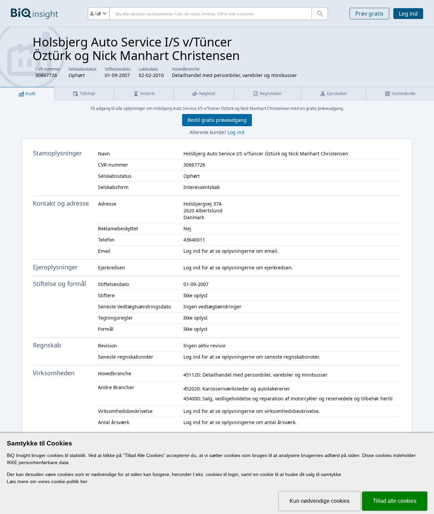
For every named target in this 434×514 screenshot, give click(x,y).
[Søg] (320, 13)
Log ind (408, 13)
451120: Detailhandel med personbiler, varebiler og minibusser (255, 375)
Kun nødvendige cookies (320, 501)
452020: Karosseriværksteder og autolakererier (236, 388)
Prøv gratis (369, 13)
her (83, 481)
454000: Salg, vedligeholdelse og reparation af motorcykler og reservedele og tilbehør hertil (288, 398)
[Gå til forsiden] (34, 13)
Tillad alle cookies (394, 501)
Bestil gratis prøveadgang (217, 120)
